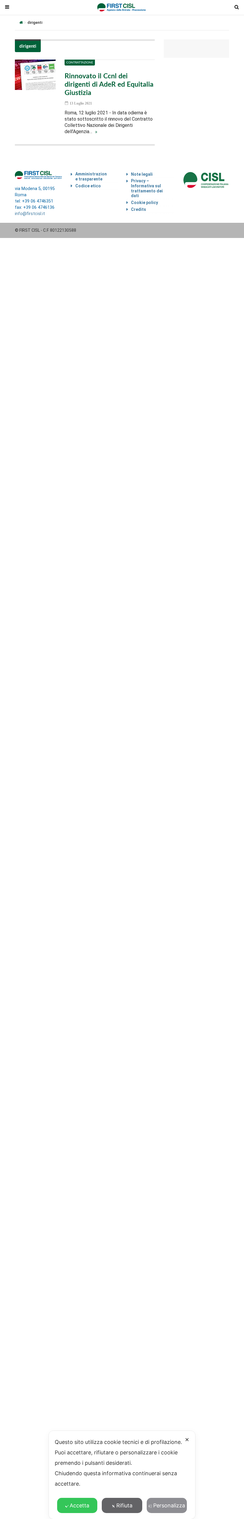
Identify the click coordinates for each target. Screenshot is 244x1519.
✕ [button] (187, 1439)
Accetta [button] (79, 1505)
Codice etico (88, 185)
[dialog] (122, 1475)
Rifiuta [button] (124, 1505)
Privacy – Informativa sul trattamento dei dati (147, 188)
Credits (138, 209)
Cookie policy (144, 202)
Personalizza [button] (169, 1505)
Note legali (142, 174)
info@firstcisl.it (30, 213)
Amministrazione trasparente (91, 176)
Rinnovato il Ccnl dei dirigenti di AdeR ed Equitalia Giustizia (109, 84)
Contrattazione (79, 62)
